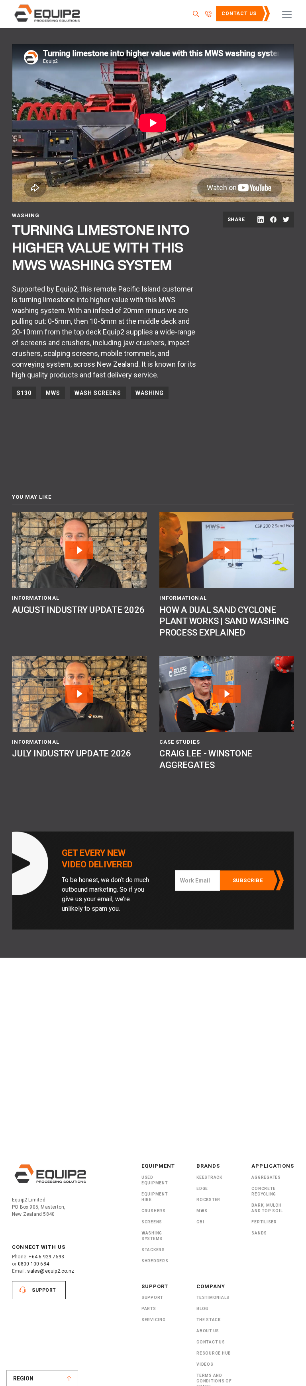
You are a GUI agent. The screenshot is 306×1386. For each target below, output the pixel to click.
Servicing (153, 1320)
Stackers (153, 1250)
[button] (287, 14)
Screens (151, 1222)
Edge (202, 1188)
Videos (205, 1364)
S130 (24, 393)
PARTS (148, 1308)
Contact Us (239, 13)
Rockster (208, 1199)
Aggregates (266, 1177)
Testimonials (213, 1297)
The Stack (208, 1320)
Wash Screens (98, 393)
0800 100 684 (33, 1264)
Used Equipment (154, 1180)
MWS (53, 393)
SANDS (259, 1233)
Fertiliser (264, 1222)
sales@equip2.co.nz (50, 1271)
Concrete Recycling (263, 1191)
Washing (149, 393)
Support (44, 1290)
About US (207, 1331)
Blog (202, 1308)
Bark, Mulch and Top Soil (266, 1208)
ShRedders (155, 1261)
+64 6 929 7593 (46, 1257)
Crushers (153, 1211)
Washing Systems (152, 1236)
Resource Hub (213, 1353)
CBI (200, 1222)
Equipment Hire (154, 1197)
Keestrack (209, 1177)
